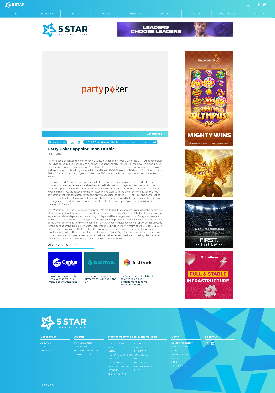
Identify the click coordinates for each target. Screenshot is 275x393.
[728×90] (175, 29)
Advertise (196, 14)
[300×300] (209, 151)
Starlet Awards (227, 14)
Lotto (75, 14)
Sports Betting (45, 14)
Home (15, 14)
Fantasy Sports (143, 366)
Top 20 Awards (82, 347)
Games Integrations (119, 366)
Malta (137, 370)
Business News (57, 142)
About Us (45, 343)
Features (139, 343)
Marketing (136, 14)
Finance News (115, 358)
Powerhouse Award (86, 350)
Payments (106, 14)
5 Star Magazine (180, 347)
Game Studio (166, 14)
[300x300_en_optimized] (209, 252)
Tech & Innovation (118, 374)
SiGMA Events (178, 366)
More (257, 14)
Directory (177, 350)
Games (137, 347)
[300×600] (209, 52)
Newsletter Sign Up (182, 343)
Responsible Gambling (120, 355)
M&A (136, 358)
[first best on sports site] (209, 201)
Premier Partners (181, 354)
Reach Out (46, 350)
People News (115, 362)
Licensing (113, 370)
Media (174, 358)
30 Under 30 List (83, 354)
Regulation (140, 362)
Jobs (174, 362)
